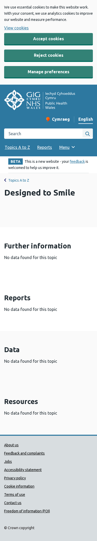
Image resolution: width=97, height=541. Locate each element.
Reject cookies (48, 55)
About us (11, 445)
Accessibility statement (23, 470)
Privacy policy (15, 478)
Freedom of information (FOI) (27, 511)
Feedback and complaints (24, 453)
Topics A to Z (17, 147)
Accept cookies (48, 38)
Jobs (8, 461)
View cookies (16, 28)
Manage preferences (48, 71)
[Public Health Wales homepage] (39, 101)
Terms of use (14, 494)
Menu (64, 147)
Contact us (12, 503)
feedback (77, 161)
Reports (44, 147)
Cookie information (19, 486)
